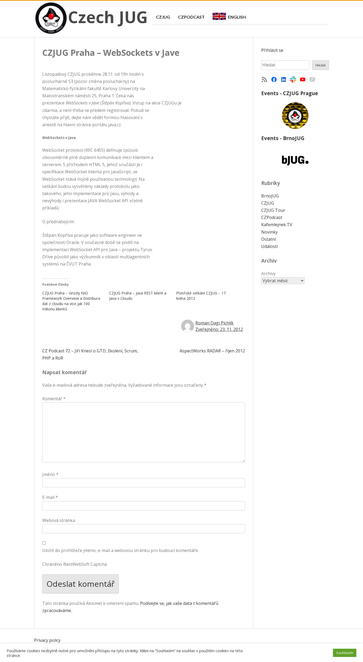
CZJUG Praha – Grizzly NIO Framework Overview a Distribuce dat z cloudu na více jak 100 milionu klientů (71, 300)
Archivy (268, 273)
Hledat (320, 65)
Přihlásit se (272, 50)
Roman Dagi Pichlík (214, 323)
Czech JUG (108, 17)
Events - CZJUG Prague (289, 93)
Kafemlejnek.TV (276, 224)
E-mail (50, 497)
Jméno (50, 474)
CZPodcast (191, 16)
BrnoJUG (270, 196)
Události (269, 246)
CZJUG (163, 16)
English (237, 16)
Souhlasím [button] (344, 652)
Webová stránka (58, 520)
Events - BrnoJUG (283, 138)
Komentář (54, 399)
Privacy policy (47, 640)
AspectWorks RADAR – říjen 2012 (212, 351)
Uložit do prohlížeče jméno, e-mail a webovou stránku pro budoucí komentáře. (120, 550)
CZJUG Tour (273, 210)
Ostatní (268, 239)
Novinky (269, 232)
